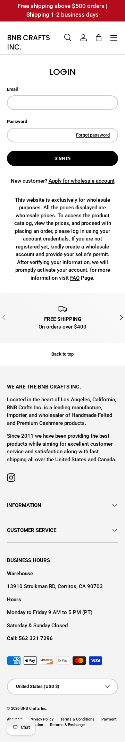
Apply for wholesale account (82, 181)
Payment (109, 719)
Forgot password (93, 135)
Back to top (62, 354)
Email (12, 89)
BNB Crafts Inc (33, 708)
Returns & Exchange (67, 725)
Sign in (62, 158)
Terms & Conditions (77, 719)
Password (17, 121)
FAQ (75, 278)
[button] (98, 37)
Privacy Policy (41, 719)
